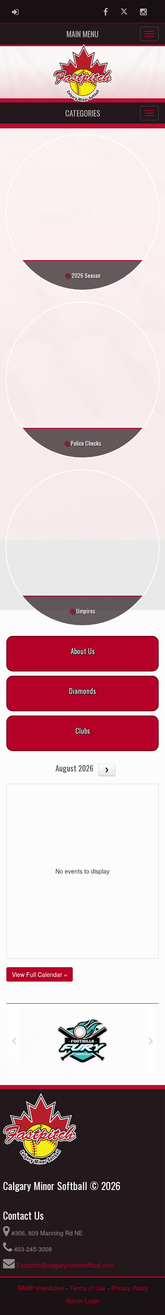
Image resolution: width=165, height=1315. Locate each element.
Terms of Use (88, 1288)
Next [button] (151, 1040)
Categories (82, 113)
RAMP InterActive (40, 1288)
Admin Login (82, 1300)
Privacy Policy (129, 1288)
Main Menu (82, 33)
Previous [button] (14, 1040)
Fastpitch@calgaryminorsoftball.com (65, 1265)
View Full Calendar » (39, 974)
